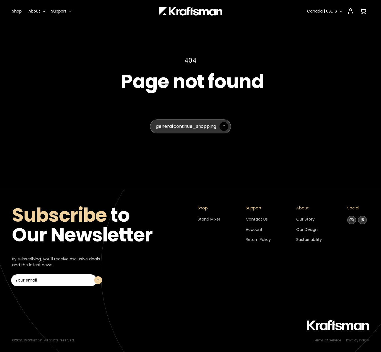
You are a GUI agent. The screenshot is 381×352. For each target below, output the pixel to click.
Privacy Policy (357, 340)
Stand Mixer (209, 219)
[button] (36, 11)
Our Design (307, 229)
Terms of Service (327, 340)
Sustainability (309, 239)
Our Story (305, 219)
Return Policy (258, 239)
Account (254, 229)
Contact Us (257, 219)
